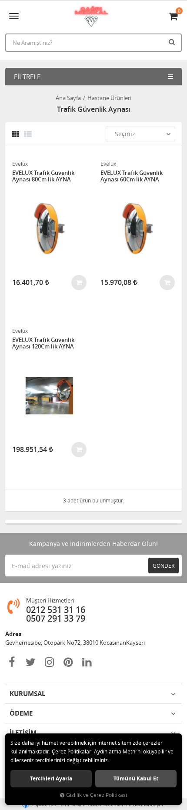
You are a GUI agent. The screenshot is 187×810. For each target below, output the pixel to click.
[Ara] (173, 41)
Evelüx (20, 163)
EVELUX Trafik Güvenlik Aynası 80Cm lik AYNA (43, 176)
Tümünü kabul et (136, 778)
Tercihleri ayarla (51, 778)
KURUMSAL (27, 693)
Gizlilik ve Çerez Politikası (96, 795)
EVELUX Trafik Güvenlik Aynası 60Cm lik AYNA (131, 176)
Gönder (163, 565)
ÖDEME (21, 713)
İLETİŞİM (23, 732)
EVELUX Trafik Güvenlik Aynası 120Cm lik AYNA (43, 343)
